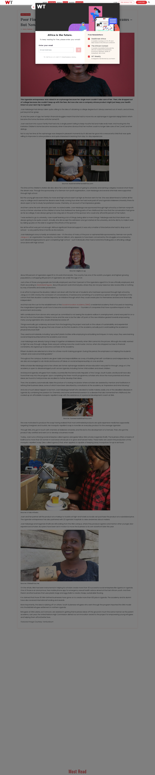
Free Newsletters (95, 35)
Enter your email (46, 45)
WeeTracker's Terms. (69, 57)
